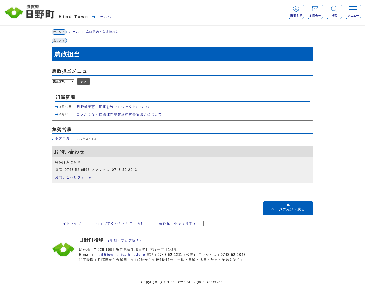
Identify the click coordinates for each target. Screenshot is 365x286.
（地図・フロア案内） (124, 240)
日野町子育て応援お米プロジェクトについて (114, 107)
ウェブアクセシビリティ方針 (120, 223)
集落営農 (62, 138)
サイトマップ (70, 223)
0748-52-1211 (170, 254)
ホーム (74, 31)
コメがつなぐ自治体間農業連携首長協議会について (119, 114)
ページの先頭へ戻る (288, 209)
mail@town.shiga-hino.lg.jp (120, 254)
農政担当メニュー (72, 71)
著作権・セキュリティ (177, 223)
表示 (83, 81)
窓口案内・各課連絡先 (102, 31)
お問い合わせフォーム (73, 177)
